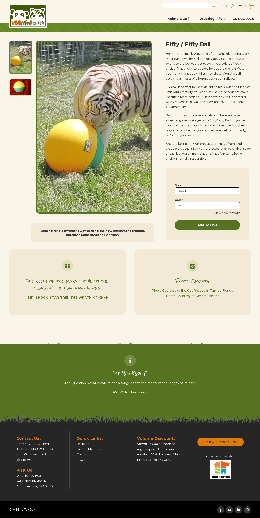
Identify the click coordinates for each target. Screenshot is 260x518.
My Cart (244, 5)
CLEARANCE (243, 19)
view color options (227, 213)
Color (179, 200)
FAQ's (81, 460)
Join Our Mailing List (220, 442)
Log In (226, 5)
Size (178, 185)
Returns (83, 444)
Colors (81, 454)
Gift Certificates (88, 449)
